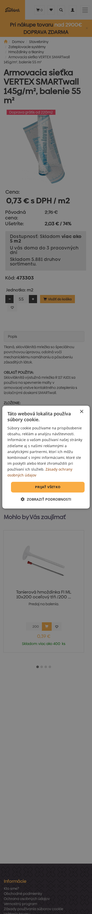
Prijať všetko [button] (47, 487)
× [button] (81, 411)
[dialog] (46, 456)
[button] (46, 499)
